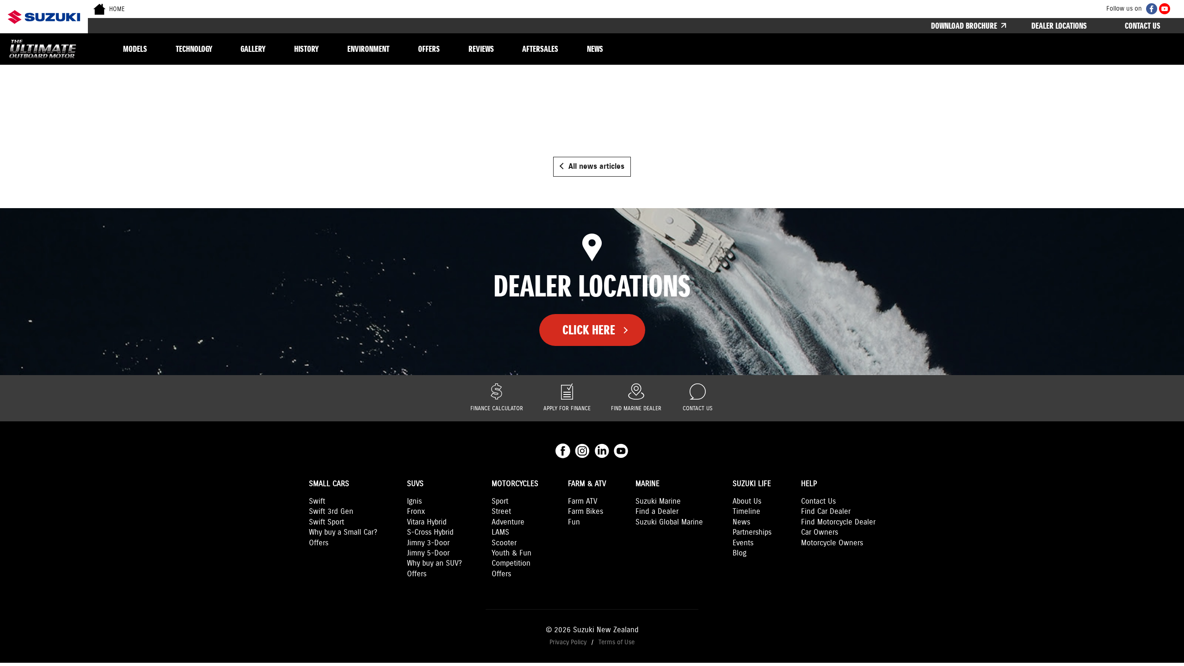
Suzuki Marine (658, 501)
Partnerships (752, 532)
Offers (429, 49)
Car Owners (819, 532)
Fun (574, 522)
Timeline (746, 512)
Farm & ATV (587, 484)
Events (743, 543)
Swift (317, 501)
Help (809, 484)
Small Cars (329, 484)
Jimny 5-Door (428, 553)
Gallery (252, 49)
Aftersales (540, 49)
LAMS (500, 532)
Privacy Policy (567, 642)
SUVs (415, 484)
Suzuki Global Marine (669, 522)
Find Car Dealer (826, 512)
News (595, 49)
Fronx (416, 512)
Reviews (481, 49)
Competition (511, 563)
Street (501, 512)
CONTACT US (1142, 26)
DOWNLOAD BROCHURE (965, 26)
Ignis (414, 501)
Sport (500, 501)
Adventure (508, 522)
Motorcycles (515, 484)
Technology (194, 49)
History (306, 49)
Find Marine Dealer (636, 409)
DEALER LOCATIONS (1059, 26)
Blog (739, 553)
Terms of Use (616, 642)
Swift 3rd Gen (331, 512)
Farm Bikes (585, 512)
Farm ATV (582, 501)
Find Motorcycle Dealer (838, 522)
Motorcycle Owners (832, 543)
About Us (747, 501)
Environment (368, 49)
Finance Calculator (496, 409)
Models (135, 49)
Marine (647, 484)
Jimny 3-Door (428, 543)
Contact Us (698, 409)
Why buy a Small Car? (343, 532)
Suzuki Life (752, 484)
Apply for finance (567, 409)
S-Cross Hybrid (430, 532)
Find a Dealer (656, 512)
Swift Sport (326, 522)
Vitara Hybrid (427, 522)
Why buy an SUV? (434, 563)
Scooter (504, 543)
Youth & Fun (511, 553)
